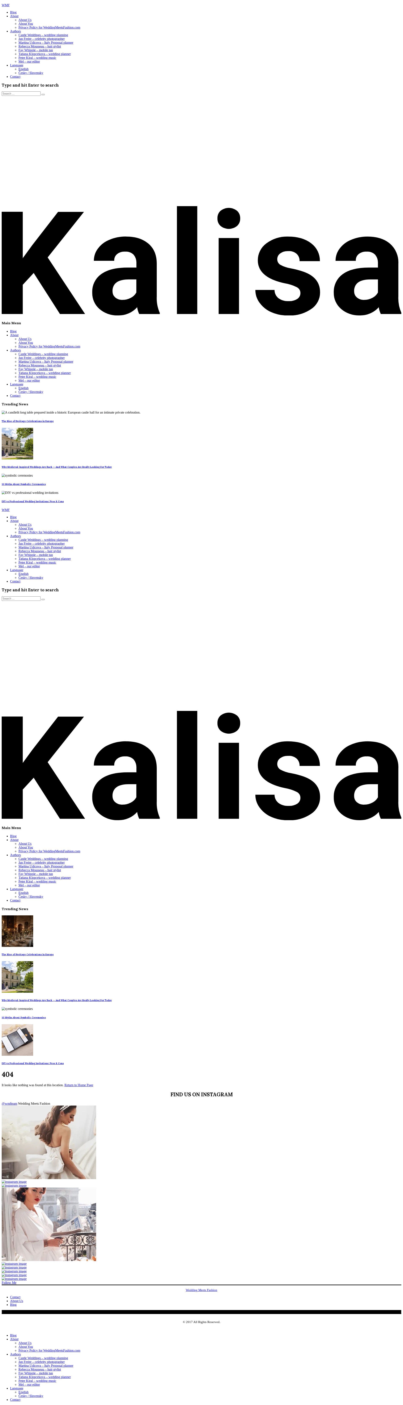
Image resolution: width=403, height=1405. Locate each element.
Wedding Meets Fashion (201, 1290)
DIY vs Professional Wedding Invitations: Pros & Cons (33, 501)
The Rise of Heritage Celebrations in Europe (28, 421)
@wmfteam (9, 1103)
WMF (6, 5)
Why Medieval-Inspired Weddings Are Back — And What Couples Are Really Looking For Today (57, 466)
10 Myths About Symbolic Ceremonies (24, 484)
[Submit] (43, 94)
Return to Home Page (78, 1085)
